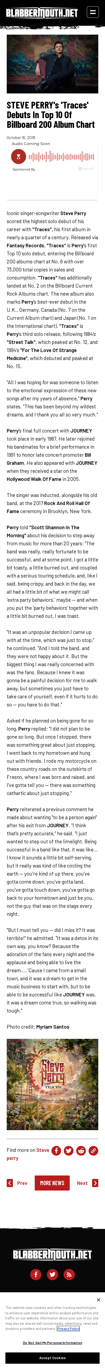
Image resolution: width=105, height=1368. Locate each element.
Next (82, 1183)
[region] (52, 1330)
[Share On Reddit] (81, 1151)
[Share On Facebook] (56, 1151)
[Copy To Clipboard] (93, 1151)
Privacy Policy (68, 1328)
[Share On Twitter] (69, 1151)
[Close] (98, 1300)
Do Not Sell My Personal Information (52, 1343)
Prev (22, 1183)
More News (52, 1182)
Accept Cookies (52, 1358)
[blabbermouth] (42, 17)
